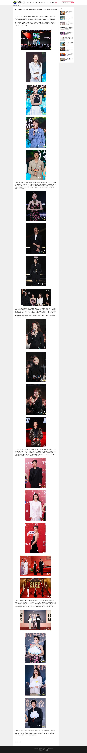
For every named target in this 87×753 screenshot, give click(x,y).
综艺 (45, 2)
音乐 (42, 2)
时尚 (50, 2)
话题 (53, 2)
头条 (30, 2)
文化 (47, 2)
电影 (36, 2)
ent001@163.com (45, 750)
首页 (28, 2)
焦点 (56, 2)
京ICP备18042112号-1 (45, 749)
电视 (39, 2)
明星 (33, 2)
